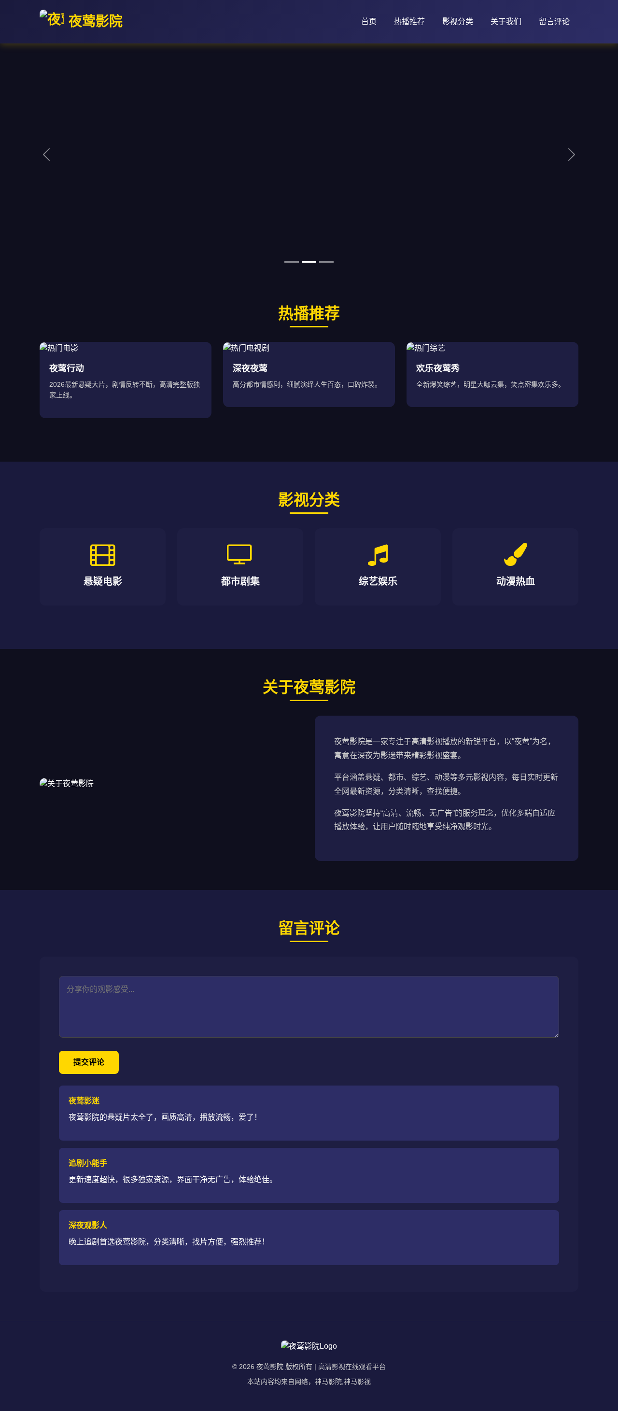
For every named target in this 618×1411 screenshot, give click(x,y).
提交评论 (88, 1062)
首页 (369, 21)
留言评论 (554, 21)
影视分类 (457, 21)
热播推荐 (409, 21)
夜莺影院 (96, 21)
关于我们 (506, 21)
